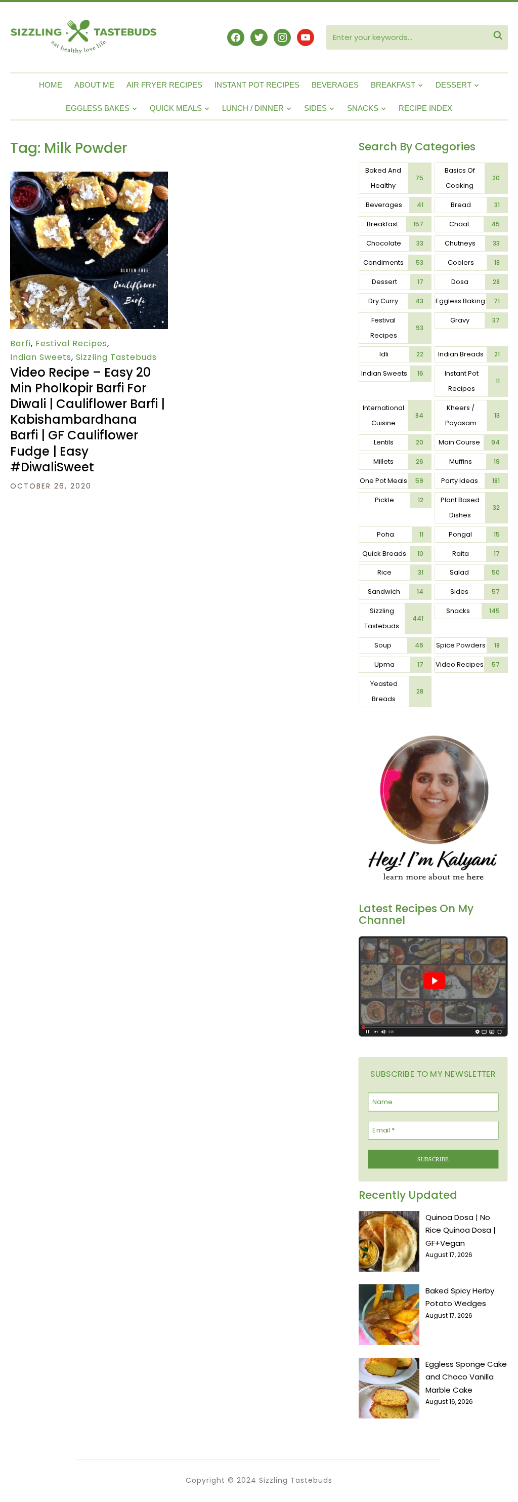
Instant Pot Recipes (256, 84)
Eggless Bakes (98, 108)
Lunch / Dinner (253, 108)
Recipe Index (425, 108)
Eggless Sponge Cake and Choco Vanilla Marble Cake (466, 1377)
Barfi (20, 343)
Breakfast (393, 84)
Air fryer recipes (164, 84)
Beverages (335, 84)
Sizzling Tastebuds (116, 357)
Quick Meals (176, 108)
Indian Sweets (40, 357)
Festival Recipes (71, 343)
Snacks (362, 108)
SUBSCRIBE (433, 1159)
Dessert (453, 84)
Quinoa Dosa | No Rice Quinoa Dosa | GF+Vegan (460, 1230)
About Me (94, 84)
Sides (315, 108)
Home (50, 84)
